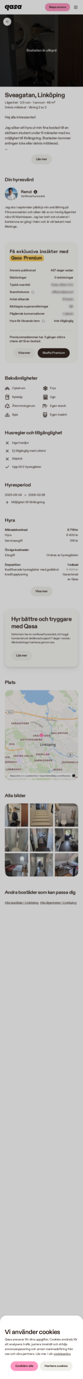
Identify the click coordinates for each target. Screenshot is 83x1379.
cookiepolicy (62, 1354)
